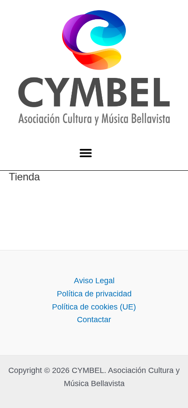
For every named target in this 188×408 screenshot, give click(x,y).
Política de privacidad (94, 293)
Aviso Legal (94, 280)
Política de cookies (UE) (94, 306)
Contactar (94, 319)
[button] (85, 153)
